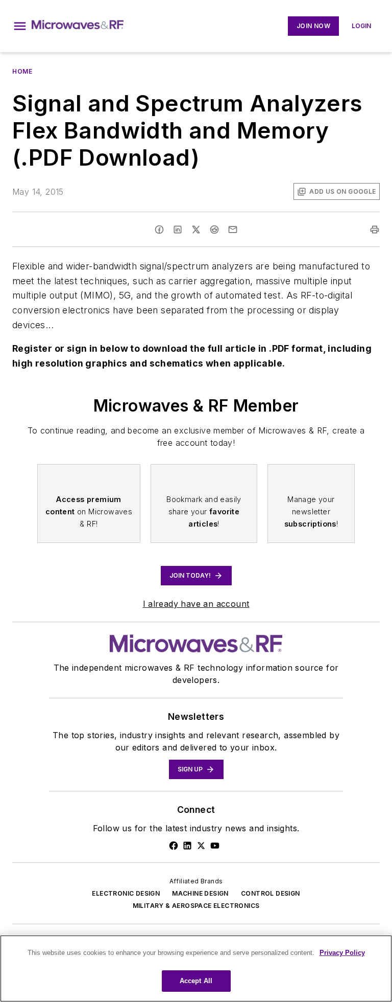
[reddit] (214, 229)
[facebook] (159, 229)
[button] (20, 26)
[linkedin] (178, 229)
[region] (196, 968)
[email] (233, 229)
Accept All (196, 981)
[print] (375, 229)
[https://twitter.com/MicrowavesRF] (201, 845)
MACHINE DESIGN (200, 893)
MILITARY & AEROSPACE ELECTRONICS (196, 905)
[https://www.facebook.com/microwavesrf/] (173, 845)
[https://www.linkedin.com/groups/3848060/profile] (187, 845)
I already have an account (196, 604)
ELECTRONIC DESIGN (126, 893)
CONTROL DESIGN (270, 893)
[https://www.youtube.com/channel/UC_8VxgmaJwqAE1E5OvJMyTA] (215, 845)
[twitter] (196, 229)
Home (22, 71)
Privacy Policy (342, 953)
